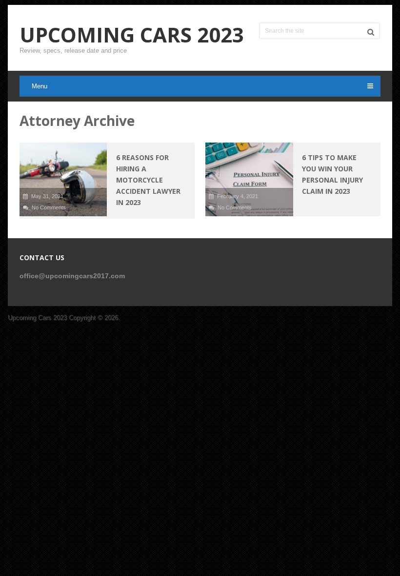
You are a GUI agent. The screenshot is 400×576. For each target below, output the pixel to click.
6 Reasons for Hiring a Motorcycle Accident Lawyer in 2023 (148, 180)
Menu (39, 86)
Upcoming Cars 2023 (132, 34)
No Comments (49, 207)
